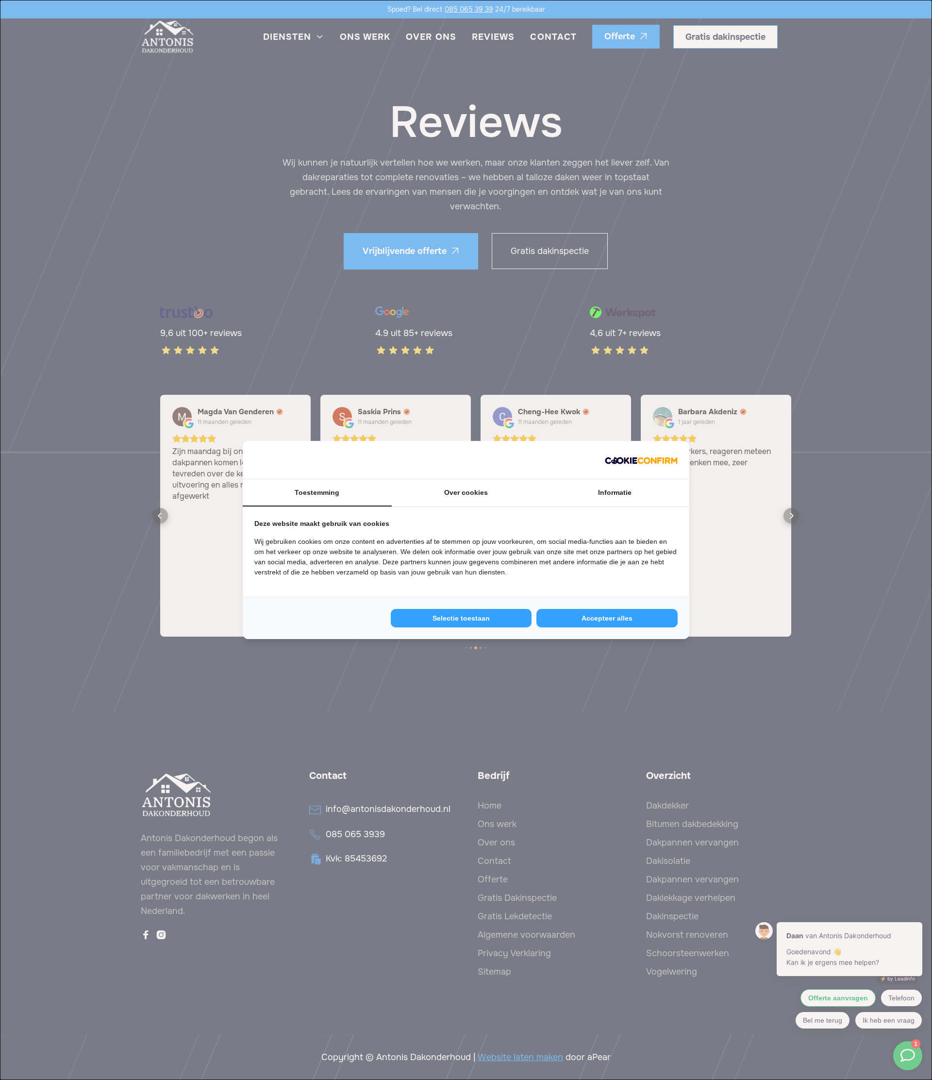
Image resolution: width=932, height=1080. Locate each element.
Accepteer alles (607, 618)
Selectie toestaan (461, 618)
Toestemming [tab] (317, 492)
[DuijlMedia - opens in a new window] (641, 460)
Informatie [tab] (615, 492)
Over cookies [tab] (466, 492)
